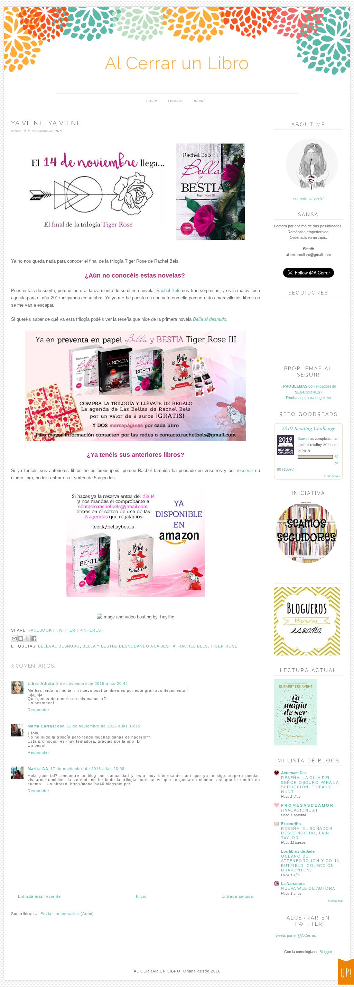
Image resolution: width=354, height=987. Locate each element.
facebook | (42, 630)
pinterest (92, 630)
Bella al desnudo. (210, 319)
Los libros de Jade (298, 851)
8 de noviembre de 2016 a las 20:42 (92, 683)
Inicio (141, 896)
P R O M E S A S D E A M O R (307, 805)
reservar (245, 470)
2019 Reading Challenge (308, 428)
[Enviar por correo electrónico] (14, 638)
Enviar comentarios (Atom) (67, 914)
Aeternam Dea (294, 773)
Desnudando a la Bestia (147, 646)
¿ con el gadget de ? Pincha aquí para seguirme (308, 392)
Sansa (302, 438)
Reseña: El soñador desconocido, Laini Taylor (307, 833)
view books (332, 475)
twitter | (68, 630)
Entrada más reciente (39, 896)
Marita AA (38, 769)
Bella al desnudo (59, 646)
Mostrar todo (335, 901)
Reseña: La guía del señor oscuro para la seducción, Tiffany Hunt (309, 785)
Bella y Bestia (99, 646)
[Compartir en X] (27, 638)
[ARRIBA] (346, 972)
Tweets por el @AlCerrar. (295, 935)
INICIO (151, 100)
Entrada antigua (237, 896)
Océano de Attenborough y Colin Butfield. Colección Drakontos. (310, 863)
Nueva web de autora (308, 888)
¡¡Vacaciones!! (299, 810)
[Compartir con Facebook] (33, 638)
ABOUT (199, 100)
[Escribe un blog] (20, 638)
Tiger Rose (224, 646)
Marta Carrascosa (46, 726)
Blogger (325, 952)
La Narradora (293, 883)
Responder (38, 710)
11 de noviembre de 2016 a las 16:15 (103, 726)
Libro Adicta (41, 683)
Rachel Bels (168, 290)
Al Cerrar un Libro (177, 63)
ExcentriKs (291, 824)
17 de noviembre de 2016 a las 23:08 (87, 769)
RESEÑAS (175, 100)
